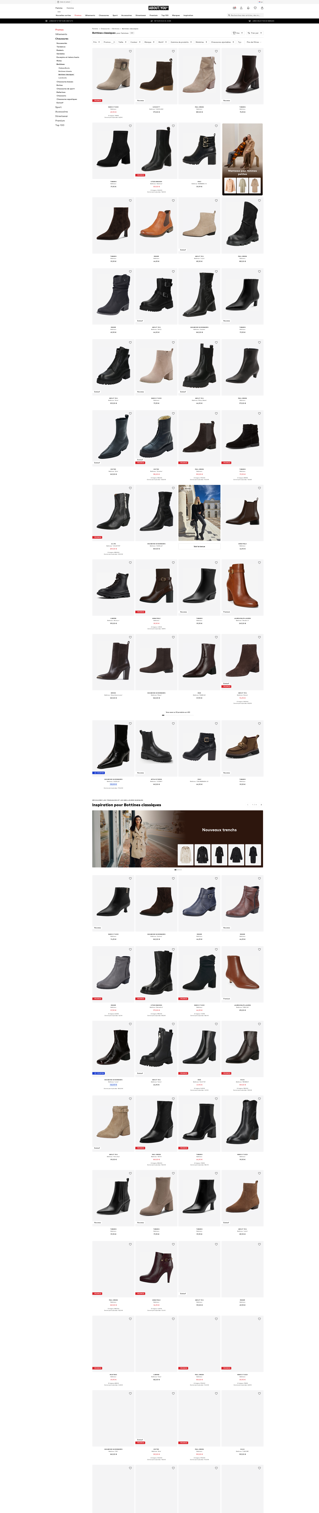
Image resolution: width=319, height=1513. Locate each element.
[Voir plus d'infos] (113, 119)
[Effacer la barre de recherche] (262, 15)
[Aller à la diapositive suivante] (261, 804)
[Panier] (262, 7)
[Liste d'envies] (255, 7)
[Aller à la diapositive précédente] (247, 804)
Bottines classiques (130, 29)
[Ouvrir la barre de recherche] (228, 15)
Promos (107, 42)
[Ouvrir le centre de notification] (248, 8)
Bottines (116, 29)
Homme (70, 8)
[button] (238, 33)
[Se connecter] (241, 7)
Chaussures (105, 29)
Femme (59, 8)
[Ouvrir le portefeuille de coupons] (234, 7)
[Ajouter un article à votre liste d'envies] (130, 51)
